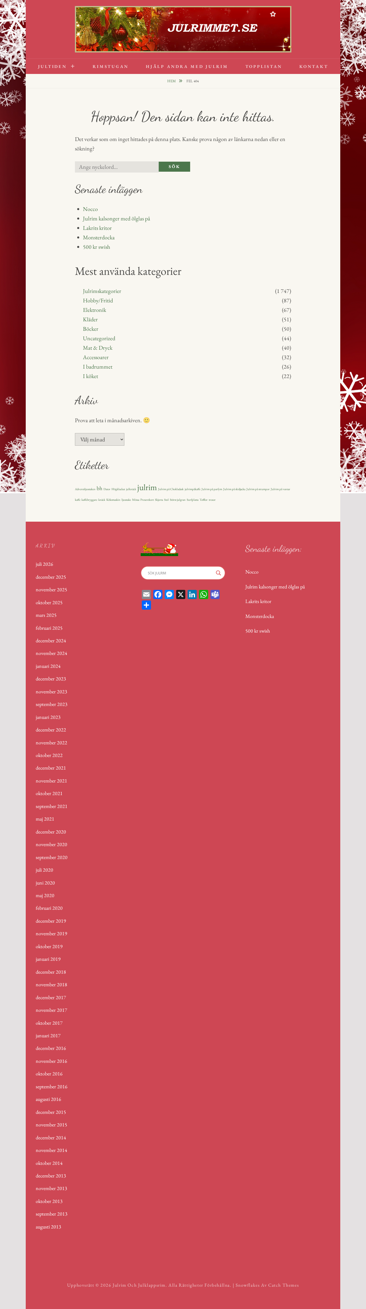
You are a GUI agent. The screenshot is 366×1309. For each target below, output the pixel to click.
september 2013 (51, 1213)
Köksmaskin (113, 500)
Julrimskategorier (102, 291)
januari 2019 (48, 959)
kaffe (77, 500)
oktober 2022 (49, 755)
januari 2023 (48, 717)
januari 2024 (48, 666)
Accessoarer (96, 357)
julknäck (131, 489)
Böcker (90, 328)
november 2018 (51, 984)
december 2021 (51, 767)
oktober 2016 (49, 1073)
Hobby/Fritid (98, 300)
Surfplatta (192, 500)
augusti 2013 (48, 1226)
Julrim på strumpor (258, 489)
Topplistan (264, 66)
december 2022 (51, 729)
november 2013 (51, 1188)
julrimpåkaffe (192, 489)
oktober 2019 (49, 946)
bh (99, 488)
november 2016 (51, 1061)
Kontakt (313, 66)
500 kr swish (96, 247)
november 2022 (51, 742)
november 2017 (51, 1010)
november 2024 (51, 653)
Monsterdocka (99, 237)
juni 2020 (45, 882)
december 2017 (51, 997)
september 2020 (51, 857)
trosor (212, 500)
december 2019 (51, 920)
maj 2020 (45, 895)
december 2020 (51, 831)
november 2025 (51, 589)
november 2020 (51, 844)
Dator (107, 489)
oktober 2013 (49, 1201)
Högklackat (118, 489)
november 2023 (51, 691)
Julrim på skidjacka (234, 489)
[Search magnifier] (218, 573)
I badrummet (97, 366)
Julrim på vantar (280, 489)
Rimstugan (111, 66)
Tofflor (204, 500)
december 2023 (51, 678)
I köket (90, 376)
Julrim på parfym (212, 489)
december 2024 (51, 640)
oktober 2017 (49, 1023)
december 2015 (51, 1112)
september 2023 (51, 704)
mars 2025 (46, 615)
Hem (172, 81)
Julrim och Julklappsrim (139, 1285)
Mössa (135, 500)
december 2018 (51, 971)
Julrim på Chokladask (171, 489)
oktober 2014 (49, 1163)
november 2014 (51, 1150)
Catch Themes (283, 1285)
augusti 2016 (48, 1099)
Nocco (90, 209)
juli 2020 (44, 869)
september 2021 (51, 806)
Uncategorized (99, 338)
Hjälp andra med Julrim (187, 66)
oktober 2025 (49, 602)
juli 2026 (44, 564)
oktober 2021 (49, 793)
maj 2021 (45, 818)
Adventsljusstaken (85, 489)
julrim (147, 487)
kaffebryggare (89, 500)
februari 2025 (49, 628)
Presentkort (147, 500)
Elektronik (94, 310)
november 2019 (51, 933)
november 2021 (51, 780)
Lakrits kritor (97, 228)
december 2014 (51, 1137)
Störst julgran (178, 500)
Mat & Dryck (97, 347)
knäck (101, 500)
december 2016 (51, 1048)
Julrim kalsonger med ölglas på (116, 218)
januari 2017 (48, 1035)
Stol (166, 500)
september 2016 (51, 1086)
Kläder (90, 319)
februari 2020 (49, 908)
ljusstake (126, 500)
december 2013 (51, 1175)
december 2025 (51, 577)
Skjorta (159, 500)
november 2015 (51, 1124)
